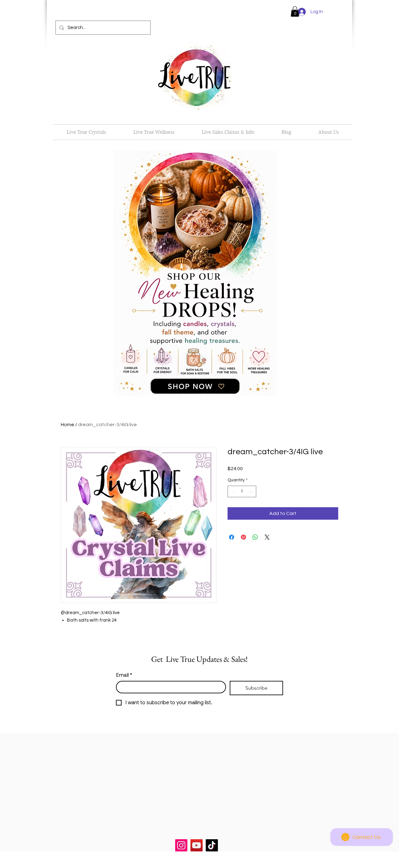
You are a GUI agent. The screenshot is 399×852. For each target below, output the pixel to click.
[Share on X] (267, 537)
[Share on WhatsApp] (255, 537)
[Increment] (251, 491)
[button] (295, 11)
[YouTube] (196, 845)
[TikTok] (212, 845)
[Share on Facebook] (231, 537)
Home (67, 424)
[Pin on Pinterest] (243, 537)
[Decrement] (232, 491)
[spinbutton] (242, 491)
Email (124, 675)
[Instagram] (181, 845)
